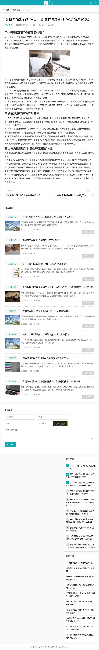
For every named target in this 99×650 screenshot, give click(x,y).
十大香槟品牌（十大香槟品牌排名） (80, 563)
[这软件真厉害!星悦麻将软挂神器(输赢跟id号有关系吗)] (12, 227)
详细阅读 (87, 232)
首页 (7, 10)
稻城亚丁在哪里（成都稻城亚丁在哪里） (42, 240)
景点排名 (16, 10)
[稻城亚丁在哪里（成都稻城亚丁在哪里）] (12, 250)
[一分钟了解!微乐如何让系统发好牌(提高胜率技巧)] (12, 344)
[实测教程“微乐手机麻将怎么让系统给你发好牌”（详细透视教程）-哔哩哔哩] (12, 297)
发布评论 (10, 444)
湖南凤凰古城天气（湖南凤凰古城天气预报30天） (46, 358)
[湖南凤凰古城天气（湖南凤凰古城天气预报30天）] (12, 368)
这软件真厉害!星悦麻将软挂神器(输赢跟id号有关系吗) (48, 217)
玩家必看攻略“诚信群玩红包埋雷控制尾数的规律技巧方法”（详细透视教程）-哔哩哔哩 (80, 502)
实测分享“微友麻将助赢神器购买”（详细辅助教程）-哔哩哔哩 (51, 381)
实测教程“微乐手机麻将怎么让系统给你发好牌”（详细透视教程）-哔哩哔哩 (57, 287)
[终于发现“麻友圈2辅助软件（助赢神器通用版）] (12, 274)
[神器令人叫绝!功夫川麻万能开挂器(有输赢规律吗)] (12, 321)
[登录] (91, 3)
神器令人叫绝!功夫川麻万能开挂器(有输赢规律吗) (46, 311)
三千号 (32, 647)
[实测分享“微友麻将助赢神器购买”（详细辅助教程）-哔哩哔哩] (12, 391)
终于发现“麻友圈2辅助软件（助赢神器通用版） (45, 264)
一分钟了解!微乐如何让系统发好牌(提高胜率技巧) (46, 334)
